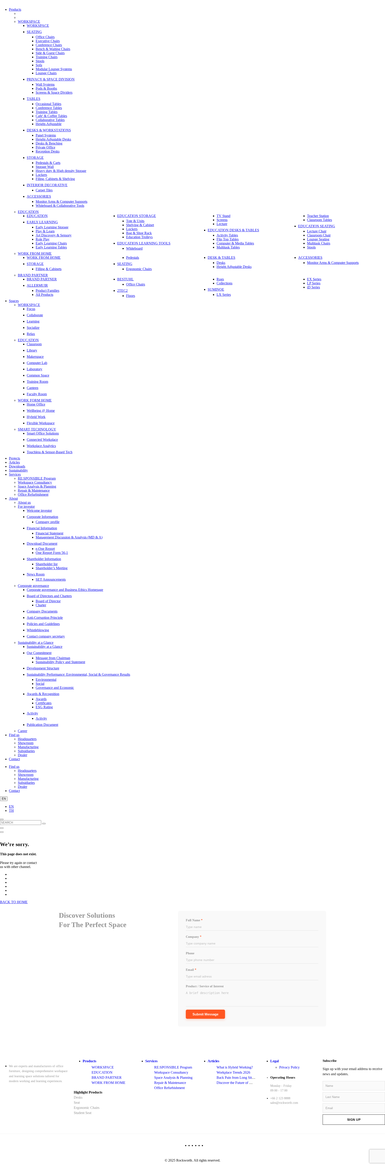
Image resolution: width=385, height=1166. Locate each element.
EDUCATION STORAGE (136, 216)
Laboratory (34, 369)
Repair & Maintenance (34, 490)
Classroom (34, 344)
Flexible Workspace (41, 423)
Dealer (22, 755)
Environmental (46, 679)
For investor (26, 506)
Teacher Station (318, 216)
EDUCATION (28, 212)
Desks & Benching (49, 143)
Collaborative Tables (50, 120)
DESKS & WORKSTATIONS (49, 130)
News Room (36, 574)
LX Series (224, 294)
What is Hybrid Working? (235, 1067)
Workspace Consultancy (35, 482)
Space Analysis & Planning (37, 486)
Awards (41, 699)
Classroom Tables (319, 220)
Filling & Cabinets (48, 269)
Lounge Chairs (46, 73)
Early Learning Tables (51, 247)
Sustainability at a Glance (35, 642)
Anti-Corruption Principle (45, 617)
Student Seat (82, 1113)
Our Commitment (39, 653)
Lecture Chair (316, 231)
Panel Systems (46, 135)
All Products (44, 294)
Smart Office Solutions (43, 433)
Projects (14, 458)
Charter (41, 605)
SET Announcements (51, 579)
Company (193, 936)
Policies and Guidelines (43, 624)
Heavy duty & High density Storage (61, 171)
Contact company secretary (46, 636)
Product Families (47, 290)
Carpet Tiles (44, 190)
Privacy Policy (289, 1067)
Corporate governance (33, 586)
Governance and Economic (55, 688)
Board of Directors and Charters (49, 596)
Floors (130, 296)
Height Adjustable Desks (234, 267)
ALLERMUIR (37, 285)
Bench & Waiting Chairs (53, 49)
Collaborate (35, 315)
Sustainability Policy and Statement (60, 662)
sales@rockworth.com (284, 1102)
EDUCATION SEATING (316, 226)
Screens (222, 220)
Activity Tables (227, 235)
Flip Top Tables (228, 239)
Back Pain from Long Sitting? (238, 1077)
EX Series (314, 279)
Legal (274, 1061)
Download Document (42, 543)
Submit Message (205, 1014)
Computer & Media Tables (235, 243)
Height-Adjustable (48, 124)
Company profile (47, 522)
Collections (224, 283)
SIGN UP (354, 1119)
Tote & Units (135, 221)
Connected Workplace (42, 439)
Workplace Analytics (41, 446)
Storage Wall (45, 167)
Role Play (42, 239)
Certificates (43, 703)
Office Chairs (45, 37)
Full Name (194, 920)
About (13, 498)
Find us (14, 735)
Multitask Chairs (318, 243)
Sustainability (18, 470)
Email (191, 969)
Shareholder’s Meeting (52, 568)
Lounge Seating (318, 239)
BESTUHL (125, 279)
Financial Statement (49, 533)
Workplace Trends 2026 (233, 1072)
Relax (31, 334)
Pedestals (132, 257)
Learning (33, 321)
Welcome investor (39, 510)
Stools (40, 61)
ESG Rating (44, 707)
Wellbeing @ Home (41, 410)
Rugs (220, 279)
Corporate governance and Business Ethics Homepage (65, 590)
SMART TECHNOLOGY (37, 429)
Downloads (17, 466)
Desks (221, 263)
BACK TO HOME (14, 902)
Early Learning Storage (52, 227)
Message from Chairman (53, 658)
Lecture (222, 224)
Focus (31, 309)
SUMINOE (216, 289)
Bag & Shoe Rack (139, 233)
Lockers (41, 175)
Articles (14, 462)
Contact (14, 759)
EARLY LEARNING (42, 222)
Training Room (37, 381)
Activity (32, 713)
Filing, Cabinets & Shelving (55, 179)
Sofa (39, 65)
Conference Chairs (49, 45)
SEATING (34, 32)
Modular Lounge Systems (54, 69)
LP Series (313, 283)
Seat (77, 1102)
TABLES (33, 99)
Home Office (36, 404)
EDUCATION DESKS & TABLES (233, 230)
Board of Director (48, 601)
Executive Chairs (48, 41)
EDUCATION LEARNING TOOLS (143, 243)
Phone (190, 953)
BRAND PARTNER (33, 275)
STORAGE (35, 157)
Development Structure (43, 668)
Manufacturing (28, 747)
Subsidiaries (26, 751)
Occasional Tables (48, 104)
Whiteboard (134, 248)
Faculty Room (37, 394)
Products (15, 9)
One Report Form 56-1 (52, 553)
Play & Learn (45, 231)
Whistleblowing (38, 630)
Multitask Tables (228, 247)
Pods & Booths (46, 88)
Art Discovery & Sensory (54, 235)
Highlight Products (88, 1092)
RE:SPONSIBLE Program (37, 478)
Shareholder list (46, 564)
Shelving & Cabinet (140, 225)
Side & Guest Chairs (50, 53)
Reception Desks (47, 151)
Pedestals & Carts (48, 163)
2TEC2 (122, 290)
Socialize (33, 327)
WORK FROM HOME (35, 253)
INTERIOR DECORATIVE (47, 185)
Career (22, 731)
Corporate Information (42, 517)
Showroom (25, 743)
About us (24, 502)
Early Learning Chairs (51, 243)
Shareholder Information (44, 559)
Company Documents (42, 611)
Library (32, 350)
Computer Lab (37, 363)
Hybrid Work (36, 417)
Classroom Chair (319, 235)
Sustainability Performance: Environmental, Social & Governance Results (78, 674)
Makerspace (35, 356)
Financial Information (42, 528)
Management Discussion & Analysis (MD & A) (69, 537)
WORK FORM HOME (35, 400)
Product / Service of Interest (205, 986)
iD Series (313, 287)
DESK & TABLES (221, 257)
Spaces (14, 301)
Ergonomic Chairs (139, 269)
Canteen (32, 388)
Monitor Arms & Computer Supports (61, 201)
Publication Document (42, 725)
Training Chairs (46, 57)
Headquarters (27, 739)
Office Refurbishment (33, 494)
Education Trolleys (139, 237)
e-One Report (45, 549)
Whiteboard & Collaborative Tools (60, 205)
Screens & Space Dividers (54, 92)
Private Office (45, 147)
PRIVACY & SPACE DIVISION (51, 79)
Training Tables (46, 112)
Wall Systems (45, 84)
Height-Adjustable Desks (53, 139)
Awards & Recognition (43, 694)
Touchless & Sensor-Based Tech (49, 452)
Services (15, 474)
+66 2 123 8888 (280, 1098)
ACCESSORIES (39, 196)
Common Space (38, 375)
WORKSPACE (29, 21)
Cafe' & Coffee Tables (51, 116)
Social (40, 684)
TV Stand (223, 216)
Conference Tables (49, 108)
